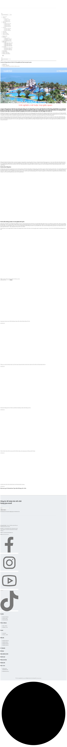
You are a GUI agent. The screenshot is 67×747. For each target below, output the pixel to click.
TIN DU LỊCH (6, 18)
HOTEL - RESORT (5, 65)
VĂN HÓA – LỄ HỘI (7, 19)
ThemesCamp (39, 678)
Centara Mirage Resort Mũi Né (8, 66)
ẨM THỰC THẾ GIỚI (7, 30)
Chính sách (11, 511)
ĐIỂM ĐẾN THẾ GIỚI (7, 26)
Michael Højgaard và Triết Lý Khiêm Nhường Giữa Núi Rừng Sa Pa (15, 407)
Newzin (24, 678)
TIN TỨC (4, 17)
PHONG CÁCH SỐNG (6, 34)
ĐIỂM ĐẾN (4, 22)
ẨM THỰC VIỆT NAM (7, 28)
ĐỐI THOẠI (4, 31)
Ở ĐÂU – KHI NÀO (5, 33)
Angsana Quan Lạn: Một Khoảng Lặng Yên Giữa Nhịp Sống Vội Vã (15, 321)
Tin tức (1, 630)
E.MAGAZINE (5, 32)
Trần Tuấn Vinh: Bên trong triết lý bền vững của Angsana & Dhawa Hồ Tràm (17, 451)
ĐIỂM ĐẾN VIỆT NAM (7, 23)
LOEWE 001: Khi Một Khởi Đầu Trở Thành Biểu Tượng (12, 484)
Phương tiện (2, 662)
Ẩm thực (2, 614)
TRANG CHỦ (5, 16)
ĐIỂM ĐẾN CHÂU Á (7, 24)
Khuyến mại (2, 656)
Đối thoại (2, 651)
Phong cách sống (3, 659)
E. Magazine (2, 648)
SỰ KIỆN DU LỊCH (7, 20)
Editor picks (17, 66)
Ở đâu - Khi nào (3, 622)
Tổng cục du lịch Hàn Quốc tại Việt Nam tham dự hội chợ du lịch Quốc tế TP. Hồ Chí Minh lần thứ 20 (22, 364)
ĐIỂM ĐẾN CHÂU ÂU (7, 25)
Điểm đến (2, 637)
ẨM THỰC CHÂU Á (7, 29)
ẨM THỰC (4, 27)
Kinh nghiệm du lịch (4, 653)
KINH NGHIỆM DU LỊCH (6, 21)
